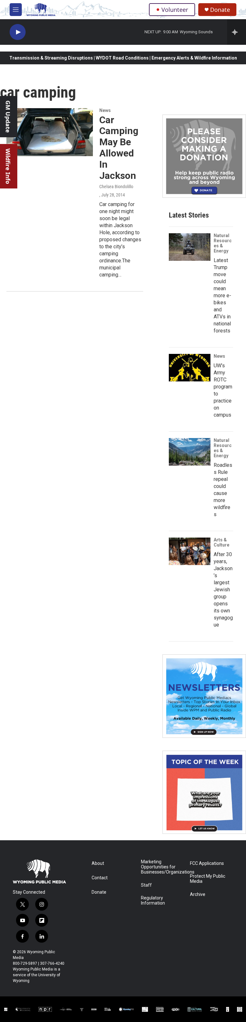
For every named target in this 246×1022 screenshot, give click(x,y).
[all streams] (236, 32)
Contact (100, 877)
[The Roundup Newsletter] (204, 696)
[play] (17, 32)
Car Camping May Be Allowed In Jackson (118, 147)
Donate (220, 9)
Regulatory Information (153, 901)
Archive (197, 894)
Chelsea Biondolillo (116, 186)
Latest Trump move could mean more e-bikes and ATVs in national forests (222, 295)
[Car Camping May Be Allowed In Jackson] (49, 132)
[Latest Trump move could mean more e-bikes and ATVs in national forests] (189, 247)
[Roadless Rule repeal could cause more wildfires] (189, 452)
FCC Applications (207, 863)
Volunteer (174, 9)
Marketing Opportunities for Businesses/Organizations (162, 866)
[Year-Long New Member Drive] (204, 156)
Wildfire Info (8, 166)
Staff (146, 885)
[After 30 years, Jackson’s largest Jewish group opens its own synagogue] (189, 551)
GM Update (8, 116)
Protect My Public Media (207, 879)
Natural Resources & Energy (223, 243)
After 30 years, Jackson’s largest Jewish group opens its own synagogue (223, 589)
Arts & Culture (221, 542)
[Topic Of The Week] (204, 792)
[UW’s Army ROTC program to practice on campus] (189, 367)
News (105, 110)
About (98, 863)
